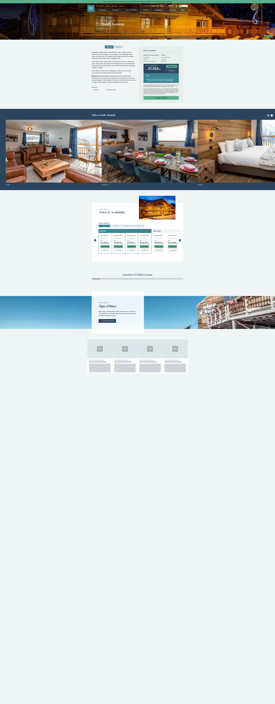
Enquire (107, 6)
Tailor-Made (172, 10)
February (116, 225)
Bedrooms (118, 47)
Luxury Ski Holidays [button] (131, 10)
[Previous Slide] (95, 237)
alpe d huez (112, 20)
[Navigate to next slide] (272, 115)
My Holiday (114, 6)
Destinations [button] (102, 10)
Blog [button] (182, 10)
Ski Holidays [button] (116, 10)
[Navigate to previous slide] (268, 115)
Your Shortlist (101, 6)
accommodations (121, 20)
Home (101, 20)
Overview (109, 47)
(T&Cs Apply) (169, 80)
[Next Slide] (179, 237)
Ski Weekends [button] (158, 10)
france (106, 20)
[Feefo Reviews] (183, 6)
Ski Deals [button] (145, 10)
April (139, 225)
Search (122, 6)
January (104, 225)
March (127, 225)
